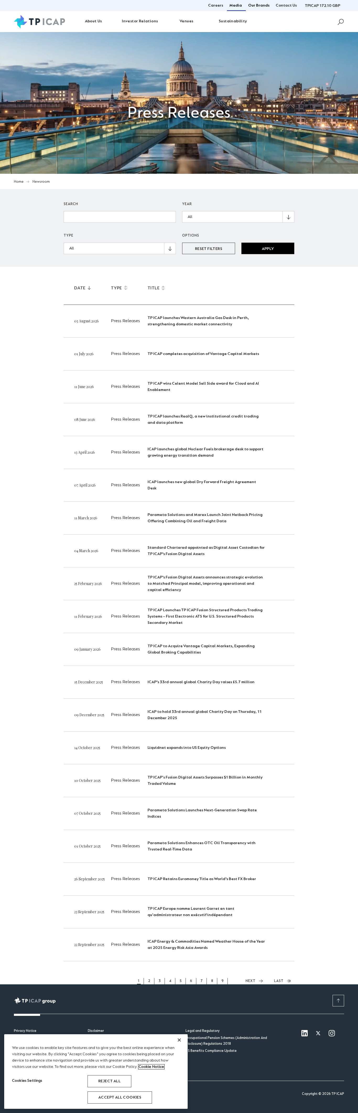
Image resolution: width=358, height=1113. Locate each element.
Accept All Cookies (119, 1097)
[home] (39, 21)
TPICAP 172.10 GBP (322, 6)
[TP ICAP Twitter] (318, 1033)
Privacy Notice (25, 1031)
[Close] (179, 1040)
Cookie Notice (151, 1067)
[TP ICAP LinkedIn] (304, 1033)
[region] (96, 1071)
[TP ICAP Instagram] (332, 1033)
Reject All (109, 1081)
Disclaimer (96, 1031)
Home (19, 182)
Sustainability (233, 21)
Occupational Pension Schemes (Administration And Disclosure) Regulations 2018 (226, 1041)
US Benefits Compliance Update (211, 1051)
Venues (186, 21)
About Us (93, 21)
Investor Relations (140, 21)
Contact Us (286, 5)
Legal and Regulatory (203, 1031)
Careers (215, 5)
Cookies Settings (27, 1081)
